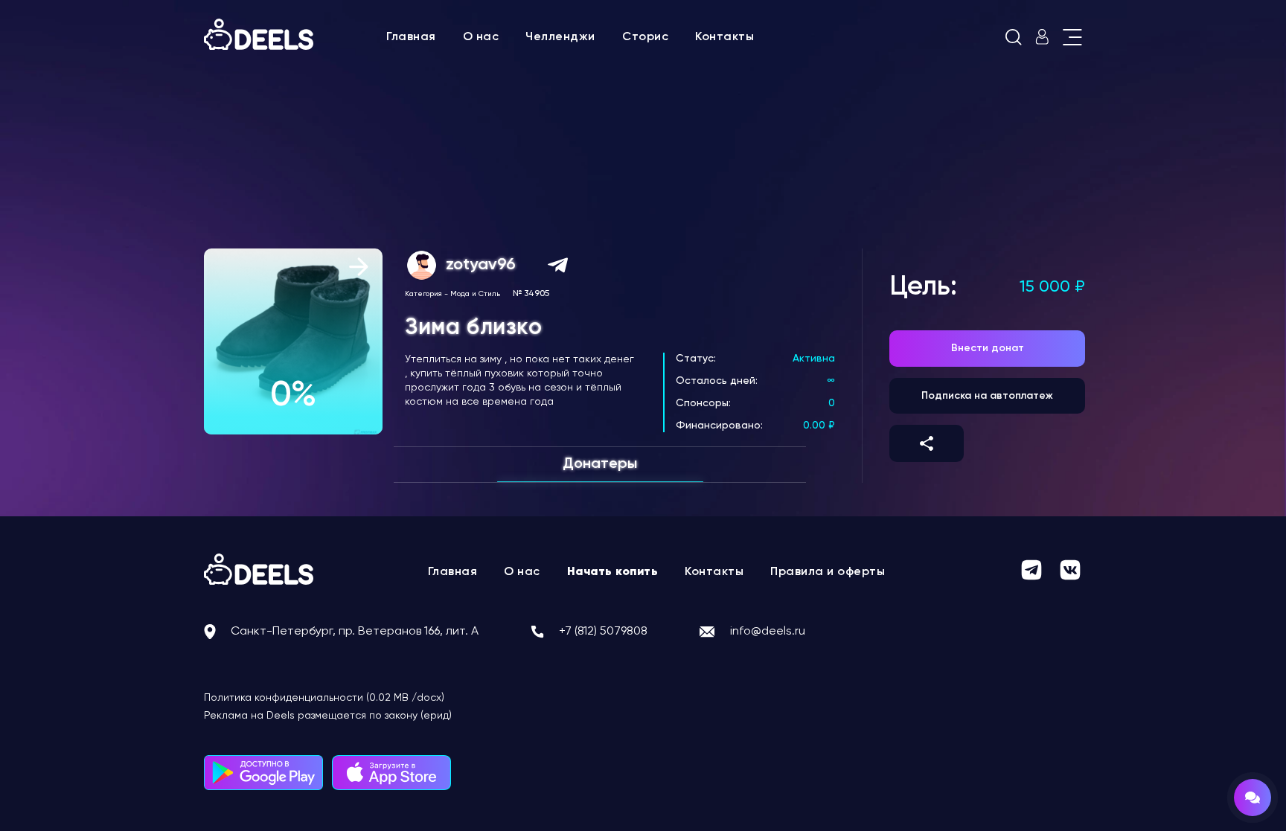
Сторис (645, 37)
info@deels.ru (767, 632)
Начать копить (613, 572)
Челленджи (560, 37)
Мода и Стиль (475, 294)
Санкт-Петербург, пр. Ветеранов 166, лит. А (355, 632)
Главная (411, 37)
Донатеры (600, 464)
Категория (423, 294)
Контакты (724, 37)
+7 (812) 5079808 (603, 632)
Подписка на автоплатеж (987, 396)
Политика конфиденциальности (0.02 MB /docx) (324, 698)
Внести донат (987, 348)
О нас (481, 37)
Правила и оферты (827, 572)
